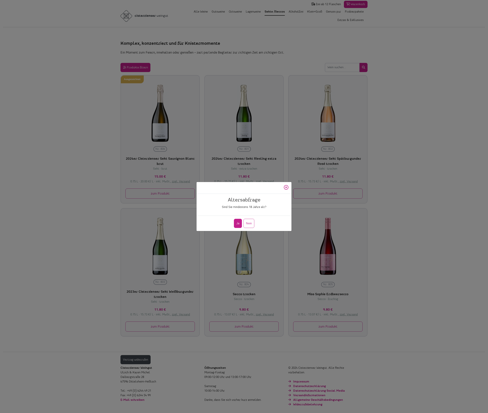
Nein (249, 223)
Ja (237, 223)
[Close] (286, 188)
